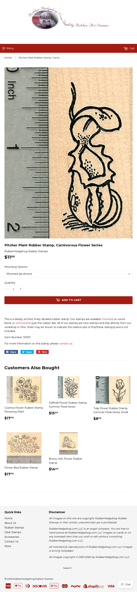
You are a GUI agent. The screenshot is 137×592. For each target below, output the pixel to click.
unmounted (23, 323)
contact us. (66, 343)
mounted (107, 319)
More (7, 546)
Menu (10, 48)
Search (67, 567)
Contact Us (11, 541)
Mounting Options (15, 266)
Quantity (9, 282)
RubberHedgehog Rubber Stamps (33, 578)
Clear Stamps (12, 532)
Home (8, 57)
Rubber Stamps (14, 527)
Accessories (11, 536)
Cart (132, 48)
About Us (10, 523)
